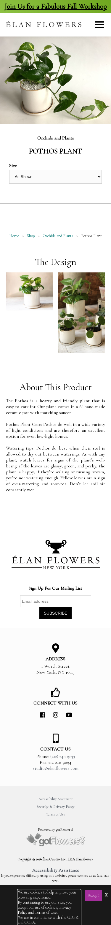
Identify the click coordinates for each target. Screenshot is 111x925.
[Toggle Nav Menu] (99, 24)
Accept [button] (93, 895)
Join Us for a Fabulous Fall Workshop (55, 6)
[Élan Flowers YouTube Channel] (69, 715)
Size (13, 166)
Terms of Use (55, 814)
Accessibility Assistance (55, 870)
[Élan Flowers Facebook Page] (43, 715)
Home (14, 235)
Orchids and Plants (58, 235)
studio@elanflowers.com (55, 768)
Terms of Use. (46, 912)
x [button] (106, 894)
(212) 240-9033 (62, 756)
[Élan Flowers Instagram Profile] (56, 715)
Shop (31, 235)
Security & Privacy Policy (55, 806)
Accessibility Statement (55, 799)
